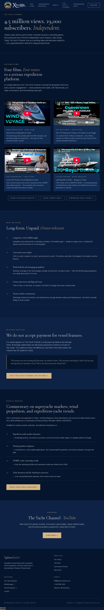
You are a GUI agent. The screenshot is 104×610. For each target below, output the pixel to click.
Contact (6, 591)
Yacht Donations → (10, 588)
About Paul (57, 570)
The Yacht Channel (66, 5)
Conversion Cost (78, 5)
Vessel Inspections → (53, 198)
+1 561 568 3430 (59, 584)
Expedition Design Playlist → (23, 198)
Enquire (93, 5)
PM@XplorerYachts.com (62, 581)
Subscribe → (52, 535)
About (56, 5)
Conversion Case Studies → (81, 198)
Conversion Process (43, 5)
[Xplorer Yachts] (12, 5)
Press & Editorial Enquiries (23, 487)
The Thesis (23, 5)
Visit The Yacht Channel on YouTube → (29, 375)
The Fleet (32, 5)
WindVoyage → (9, 584)
